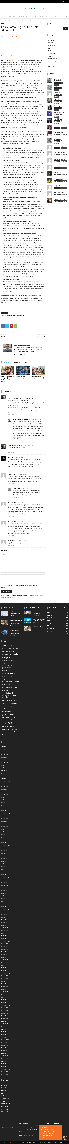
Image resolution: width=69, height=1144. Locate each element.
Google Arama (9, 673)
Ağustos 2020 (5, 938)
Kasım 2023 (4, 834)
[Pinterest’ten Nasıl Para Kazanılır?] (27, 628)
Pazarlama (20, 16)
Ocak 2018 (4, 1021)
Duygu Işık (57, 86)
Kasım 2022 (4, 866)
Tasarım (27, 16)
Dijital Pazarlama (8, 648)
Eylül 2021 (4, 904)
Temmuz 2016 (5, 1069)
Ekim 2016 (4, 1061)
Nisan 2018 (4, 1013)
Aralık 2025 (4, 768)
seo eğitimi (5, 726)
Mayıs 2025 (4, 786)
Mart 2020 (4, 952)
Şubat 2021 (4, 922)
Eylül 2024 (4, 808)
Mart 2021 (4, 920)
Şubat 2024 (4, 826)
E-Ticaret (51, 40)
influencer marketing (7, 706)
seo (10, 723)
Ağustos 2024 (5, 810)
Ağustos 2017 (5, 1034)
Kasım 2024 (4, 802)
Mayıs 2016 (4, 1074)
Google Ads (7, 657)
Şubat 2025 (4, 794)
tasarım (17, 729)
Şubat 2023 (4, 858)
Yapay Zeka (51, 67)
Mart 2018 (4, 1016)
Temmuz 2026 (5, 749)
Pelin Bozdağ (58, 172)
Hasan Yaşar (16, 488)
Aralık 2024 (4, 800)
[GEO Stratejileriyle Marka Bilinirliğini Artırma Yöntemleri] (23, 370)
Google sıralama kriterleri (10, 700)
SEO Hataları (13, 726)
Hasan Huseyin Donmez (15, 396)
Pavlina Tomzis (58, 126)
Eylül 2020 (4, 936)
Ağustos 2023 (5, 842)
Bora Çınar (11, 457)
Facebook (5, 655)
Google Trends (6, 703)
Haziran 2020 (5, 944)
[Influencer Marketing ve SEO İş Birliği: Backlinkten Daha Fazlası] (7, 370)
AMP (4, 645)
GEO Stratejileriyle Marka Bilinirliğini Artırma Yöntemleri (21, 378)
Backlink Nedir (13, 60)
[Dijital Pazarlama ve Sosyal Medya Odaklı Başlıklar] (4, 613)
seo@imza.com (28, 1135)
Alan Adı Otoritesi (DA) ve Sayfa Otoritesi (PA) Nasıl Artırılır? (38, 378)
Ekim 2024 (4, 805)
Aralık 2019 (4, 960)
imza (10, 1142)
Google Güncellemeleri (11, 682)
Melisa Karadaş (59, 132)
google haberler (6, 684)
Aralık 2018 (4, 992)
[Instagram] (63, 1)
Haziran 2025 (5, 784)
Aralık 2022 (4, 864)
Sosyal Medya (36, 16)
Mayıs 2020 (4, 946)
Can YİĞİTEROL (58, 119)
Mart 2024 (4, 824)
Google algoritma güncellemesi (8, 667)
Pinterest (12, 717)
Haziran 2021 (5, 912)
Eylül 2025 (4, 776)
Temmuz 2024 (5, 813)
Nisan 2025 (4, 789)
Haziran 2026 (5, 752)
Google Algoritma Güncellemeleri (10, 663)
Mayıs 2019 (4, 978)
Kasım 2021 (4, 898)
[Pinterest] (11, 326)
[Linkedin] (21, 354)
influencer (14, 703)
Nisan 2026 (4, 757)
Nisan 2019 (4, 981)
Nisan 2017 (4, 1045)
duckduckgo (5, 651)
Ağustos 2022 (5, 874)
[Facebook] (60, 1)
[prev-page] (2, 385)
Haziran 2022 (5, 880)
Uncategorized (52, 59)
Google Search (7, 693)
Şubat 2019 (4, 986)
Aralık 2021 (4, 896)
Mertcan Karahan (59, 199)
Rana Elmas (57, 92)
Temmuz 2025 (5, 781)
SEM (14, 16)
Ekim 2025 (4, 773)
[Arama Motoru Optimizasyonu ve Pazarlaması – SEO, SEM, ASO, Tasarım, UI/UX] (34, 8)
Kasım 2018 (4, 994)
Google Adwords (8, 660)
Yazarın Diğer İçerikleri (20, 362)
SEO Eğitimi (52, 16)
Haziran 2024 (5, 816)
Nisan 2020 (4, 949)
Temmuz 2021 (5, 909)
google (14, 654)
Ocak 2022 (4, 893)
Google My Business (10, 687)
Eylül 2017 (4, 1032)
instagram (5, 709)
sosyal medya (7, 729)
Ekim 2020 (4, 933)
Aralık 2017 (4, 1024)
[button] (67, 16)
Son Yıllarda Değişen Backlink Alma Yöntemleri (13, 315)
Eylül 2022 (4, 872)
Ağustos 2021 (5, 906)
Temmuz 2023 (5, 845)
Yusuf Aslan (57, 166)
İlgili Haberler (7, 362)
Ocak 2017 (4, 1053)
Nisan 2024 (4, 821)
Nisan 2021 (4, 917)
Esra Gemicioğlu (59, 146)
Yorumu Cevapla (11, 414)
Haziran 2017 (5, 1040)
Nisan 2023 (4, 853)
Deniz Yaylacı (58, 106)
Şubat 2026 (4, 762)
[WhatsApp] (15, 326)
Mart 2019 (4, 984)
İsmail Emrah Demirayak (10, 33)
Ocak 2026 (4, 765)
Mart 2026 (4, 760)
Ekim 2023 (4, 837)
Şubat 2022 (4, 890)
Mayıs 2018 (4, 1010)
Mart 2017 (4, 1048)
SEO (10, 16)
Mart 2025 (4, 792)
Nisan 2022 (4, 885)
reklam (3, 720)
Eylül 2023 (4, 840)
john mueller (8, 714)
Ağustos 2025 (5, 778)
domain (17, 648)
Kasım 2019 (4, 962)
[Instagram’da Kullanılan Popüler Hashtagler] (27, 620)
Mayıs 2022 (4, 882)
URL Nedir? (4, 337)
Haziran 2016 (5, 1072)
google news (5, 690)
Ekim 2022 (4, 869)
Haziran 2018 (5, 1008)
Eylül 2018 (4, 1000)
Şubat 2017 (4, 1050)
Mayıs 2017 (4, 1042)
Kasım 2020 (4, 930)
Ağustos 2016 (5, 1066)
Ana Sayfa (3, 20)
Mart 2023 (4, 856)
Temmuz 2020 (5, 941)
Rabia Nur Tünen (59, 152)
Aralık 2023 (4, 832)
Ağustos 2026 (5, 747)
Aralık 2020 (4, 928)
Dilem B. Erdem (59, 192)
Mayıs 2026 (4, 755)
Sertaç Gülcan (58, 179)
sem (18, 720)
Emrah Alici (11, 540)
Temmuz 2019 (5, 973)
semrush (4, 723)
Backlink (11, 313)
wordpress (5, 732)
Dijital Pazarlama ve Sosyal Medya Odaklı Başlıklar (15, 613)
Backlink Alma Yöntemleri (29, 313)
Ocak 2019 (4, 989)
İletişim (60, 16)
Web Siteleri (52, 61)
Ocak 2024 (4, 829)
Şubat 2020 (4, 954)
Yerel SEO (4, 735)
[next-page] (5, 385)
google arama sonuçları (7, 676)
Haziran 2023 (5, 848)
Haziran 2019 (5, 976)
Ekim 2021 (4, 901)
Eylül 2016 (4, 1064)
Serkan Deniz (12, 502)
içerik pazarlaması (7, 711)
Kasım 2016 (4, 1058)
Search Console (11, 720)
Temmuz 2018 (5, 1005)
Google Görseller (6, 679)
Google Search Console (9, 696)
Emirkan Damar (59, 112)
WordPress (51, 64)
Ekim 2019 (4, 965)
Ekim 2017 (4, 1029)
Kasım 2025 (4, 770)
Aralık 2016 (4, 1056)
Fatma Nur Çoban (59, 159)
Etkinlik (44, 16)
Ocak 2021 (4, 925)
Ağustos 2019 (5, 970)
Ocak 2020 (4, 957)
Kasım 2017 (4, 1026)
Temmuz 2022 (5, 877)
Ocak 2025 (4, 797)
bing (14, 645)
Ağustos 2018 (5, 1002)
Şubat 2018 (4, 1018)
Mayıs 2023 (4, 850)
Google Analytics (8, 670)
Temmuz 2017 (5, 1037)
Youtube (12, 735)
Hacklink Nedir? (40, 337)
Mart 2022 (4, 888)
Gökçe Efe (57, 186)
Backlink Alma (18, 313)
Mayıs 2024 (4, 818)
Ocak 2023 (4, 861)
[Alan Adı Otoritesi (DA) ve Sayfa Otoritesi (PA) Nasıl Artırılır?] (38, 370)
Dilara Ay (56, 99)
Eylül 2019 (4, 968)
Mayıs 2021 (4, 914)
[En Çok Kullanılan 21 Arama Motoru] (27, 612)
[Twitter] (66, 1)
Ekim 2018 (4, 997)
